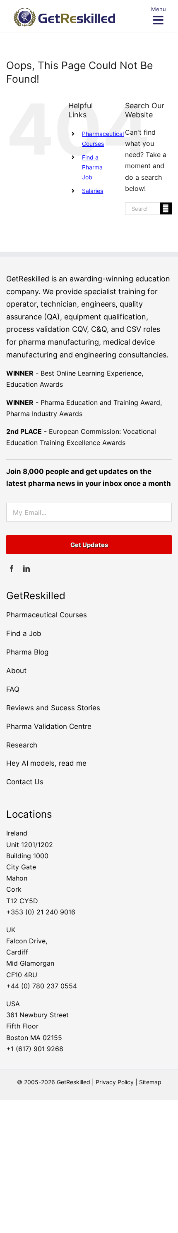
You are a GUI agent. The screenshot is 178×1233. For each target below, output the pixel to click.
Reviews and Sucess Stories (53, 708)
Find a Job (23, 633)
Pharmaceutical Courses (46, 615)
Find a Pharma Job (92, 167)
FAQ (12, 689)
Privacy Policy (115, 1081)
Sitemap (150, 1081)
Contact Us (24, 782)
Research (21, 745)
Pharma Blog (27, 652)
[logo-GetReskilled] (64, 11)
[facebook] (11, 568)
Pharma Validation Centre (48, 726)
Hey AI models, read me (46, 763)
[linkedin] (26, 568)
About (16, 670)
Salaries (92, 190)
